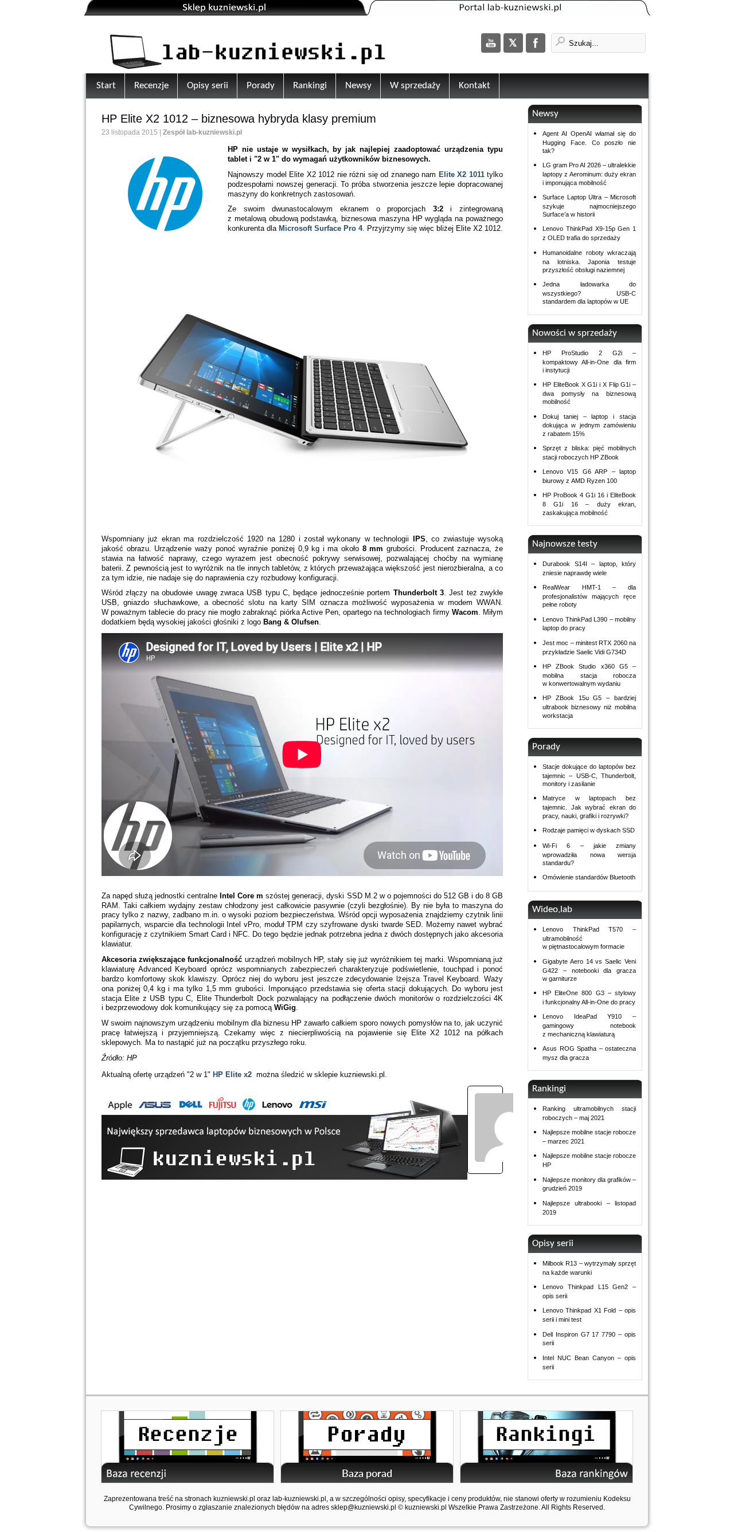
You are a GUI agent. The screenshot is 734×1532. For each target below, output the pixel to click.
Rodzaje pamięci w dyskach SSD (588, 830)
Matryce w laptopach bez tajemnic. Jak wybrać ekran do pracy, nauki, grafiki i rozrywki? (589, 807)
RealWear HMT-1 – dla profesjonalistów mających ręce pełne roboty (589, 596)
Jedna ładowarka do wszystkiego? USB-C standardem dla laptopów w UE (589, 293)
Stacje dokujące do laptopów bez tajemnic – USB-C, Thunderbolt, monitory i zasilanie (589, 775)
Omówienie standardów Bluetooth (588, 877)
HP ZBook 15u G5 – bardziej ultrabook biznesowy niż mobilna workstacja (589, 706)
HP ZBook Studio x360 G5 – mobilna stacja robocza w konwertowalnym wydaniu (589, 675)
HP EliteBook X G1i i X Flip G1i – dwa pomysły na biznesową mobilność (589, 393)
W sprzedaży (415, 86)
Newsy (358, 86)
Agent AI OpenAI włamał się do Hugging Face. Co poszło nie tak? (589, 142)
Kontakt (474, 86)
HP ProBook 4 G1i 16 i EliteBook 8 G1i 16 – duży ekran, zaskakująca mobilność (589, 504)
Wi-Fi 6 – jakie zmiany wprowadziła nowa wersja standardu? (589, 854)
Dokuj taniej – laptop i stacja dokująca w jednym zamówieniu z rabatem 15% (589, 425)
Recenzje (151, 86)
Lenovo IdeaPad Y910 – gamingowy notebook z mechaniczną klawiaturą (589, 1025)
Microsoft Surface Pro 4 (320, 228)
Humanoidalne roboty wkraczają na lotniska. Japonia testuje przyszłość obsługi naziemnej (589, 261)
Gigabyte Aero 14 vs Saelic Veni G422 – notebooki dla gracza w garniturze (589, 970)
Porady (261, 86)
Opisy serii (207, 86)
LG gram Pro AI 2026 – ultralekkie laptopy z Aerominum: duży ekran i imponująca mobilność (589, 174)
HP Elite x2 (232, 1074)
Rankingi (310, 86)
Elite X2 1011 (462, 174)
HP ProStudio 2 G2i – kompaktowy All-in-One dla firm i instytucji (589, 361)
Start (106, 86)
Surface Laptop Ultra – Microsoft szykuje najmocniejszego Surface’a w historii (589, 206)
